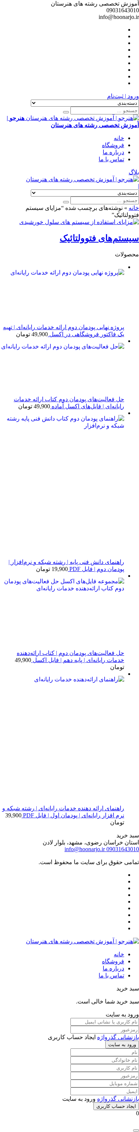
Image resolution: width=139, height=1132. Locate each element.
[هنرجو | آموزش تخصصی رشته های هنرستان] (82, 179)
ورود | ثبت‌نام (123, 96)
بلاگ (134, 172)
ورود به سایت (122, 1044)
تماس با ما (111, 159)
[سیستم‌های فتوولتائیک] (79, 222)
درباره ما (113, 152)
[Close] (136, 1130)
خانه (119, 138)
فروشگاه (113, 145)
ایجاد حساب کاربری (116, 1106)
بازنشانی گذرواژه (118, 1037)
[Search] (66, 112)
